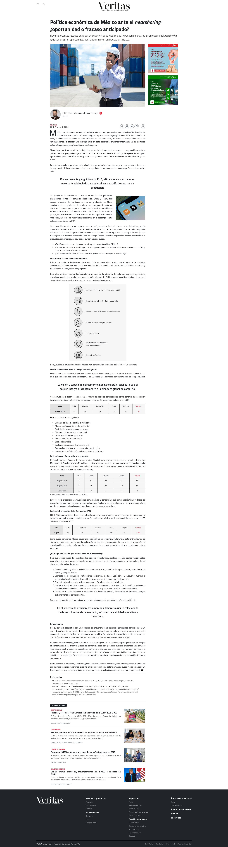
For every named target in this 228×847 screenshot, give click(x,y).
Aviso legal (170, 844)
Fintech (89, 808)
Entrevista (176, 817)
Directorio (149, 844)
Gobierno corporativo (137, 826)
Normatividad (92, 812)
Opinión (174, 813)
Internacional (134, 808)
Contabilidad (91, 805)
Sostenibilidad (176, 805)
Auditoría (89, 816)
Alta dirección (134, 829)
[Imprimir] (143, 126)
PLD (87, 819)
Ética (173, 802)
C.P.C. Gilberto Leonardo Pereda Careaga (80, 113)
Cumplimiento (91, 822)
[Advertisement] (163, 122)
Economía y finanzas (96, 798)
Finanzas (89, 802)
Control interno (135, 822)
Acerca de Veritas (185, 844)
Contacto (159, 844)
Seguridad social (135, 805)
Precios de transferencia (138, 811)
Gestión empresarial (138, 819)
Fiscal (131, 802)
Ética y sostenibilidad (181, 798)
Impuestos (134, 798)
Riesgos (132, 835)
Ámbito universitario (181, 809)
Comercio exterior (136, 815)
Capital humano (135, 832)
